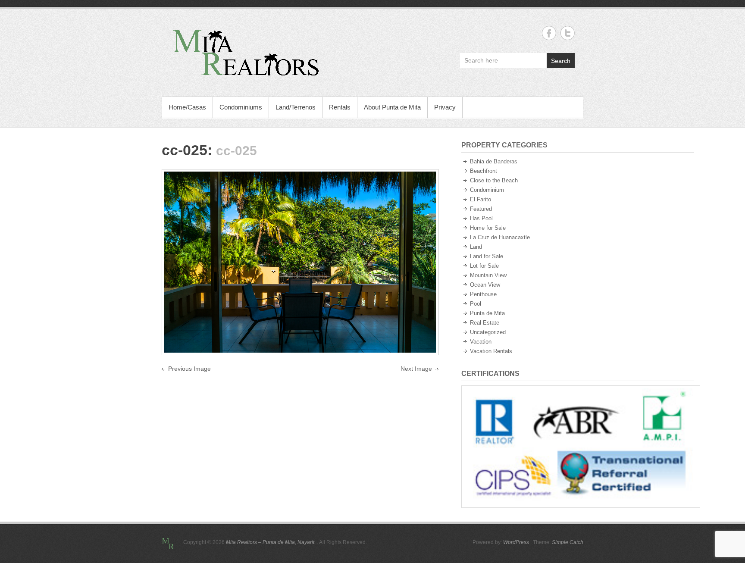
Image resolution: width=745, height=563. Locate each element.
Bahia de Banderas (493, 161)
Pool (475, 303)
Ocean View (485, 285)
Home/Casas (187, 107)
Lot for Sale (484, 266)
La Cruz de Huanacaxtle (500, 237)
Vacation (480, 341)
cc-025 (184, 150)
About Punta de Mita (392, 107)
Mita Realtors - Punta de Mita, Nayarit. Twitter (567, 33)
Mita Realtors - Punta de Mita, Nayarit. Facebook (549, 33)
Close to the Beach (494, 180)
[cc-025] (300, 176)
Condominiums (240, 107)
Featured (481, 209)
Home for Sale (488, 228)
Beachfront (483, 171)
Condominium (487, 190)
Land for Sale (486, 256)
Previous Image (189, 368)
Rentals (340, 107)
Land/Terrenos (295, 107)
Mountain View (488, 275)
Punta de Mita (487, 313)
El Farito (480, 199)
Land (476, 247)
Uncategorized (488, 332)
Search (560, 60)
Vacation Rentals (491, 351)
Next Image (416, 368)
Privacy (445, 107)
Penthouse (483, 294)
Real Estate (484, 322)
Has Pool (481, 218)
